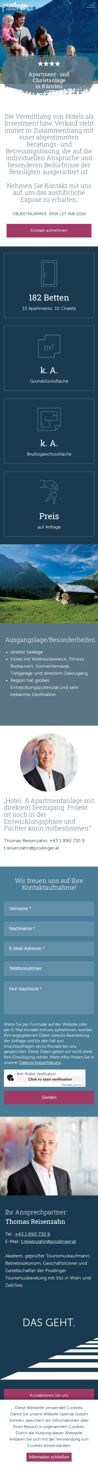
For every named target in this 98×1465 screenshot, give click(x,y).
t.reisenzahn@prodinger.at (48, 1241)
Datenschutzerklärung (40, 1062)
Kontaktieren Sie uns (49, 1395)
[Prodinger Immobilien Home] (16, 7)
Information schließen (49, 1457)
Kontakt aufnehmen (49, 230)
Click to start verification (50, 1079)
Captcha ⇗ (73, 1084)
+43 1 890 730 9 (32, 1234)
